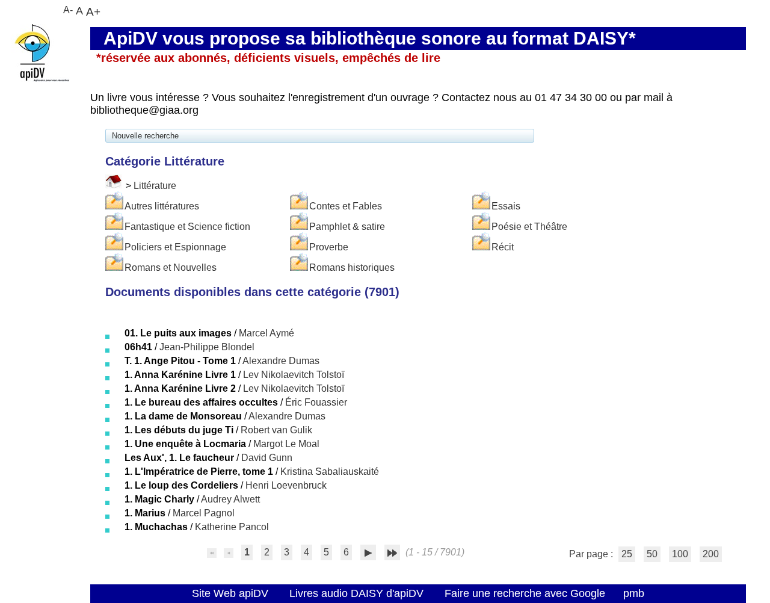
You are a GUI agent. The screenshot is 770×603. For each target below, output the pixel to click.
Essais (505, 206)
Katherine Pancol (232, 527)
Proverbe (328, 247)
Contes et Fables (345, 206)
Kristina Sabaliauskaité (329, 471)
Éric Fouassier (316, 402)
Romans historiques (352, 267)
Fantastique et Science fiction (187, 226)
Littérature (155, 186)
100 (680, 554)
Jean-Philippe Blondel (206, 347)
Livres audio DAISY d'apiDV (356, 593)
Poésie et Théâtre (529, 226)
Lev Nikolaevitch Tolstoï (293, 375)
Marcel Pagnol (204, 513)
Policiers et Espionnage (175, 247)
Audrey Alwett (230, 499)
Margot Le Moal (286, 444)
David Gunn (266, 458)
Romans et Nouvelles (171, 267)
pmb (633, 593)
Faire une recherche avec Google (525, 593)
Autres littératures (162, 206)
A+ (93, 11)
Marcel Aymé (266, 333)
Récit (502, 247)
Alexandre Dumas (280, 361)
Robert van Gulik (276, 430)
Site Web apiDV (230, 593)
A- (68, 10)
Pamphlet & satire (347, 226)
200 (711, 554)
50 (652, 554)
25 (626, 554)
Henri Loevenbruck (286, 485)
